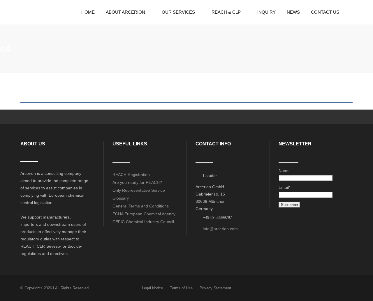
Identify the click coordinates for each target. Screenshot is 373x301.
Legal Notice (152, 288)
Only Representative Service (138, 190)
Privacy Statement (215, 288)
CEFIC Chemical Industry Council (143, 221)
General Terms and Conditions (140, 206)
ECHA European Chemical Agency (143, 214)
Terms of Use (181, 288)
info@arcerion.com (220, 228)
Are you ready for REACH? (137, 182)
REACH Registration (131, 174)
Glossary (120, 198)
